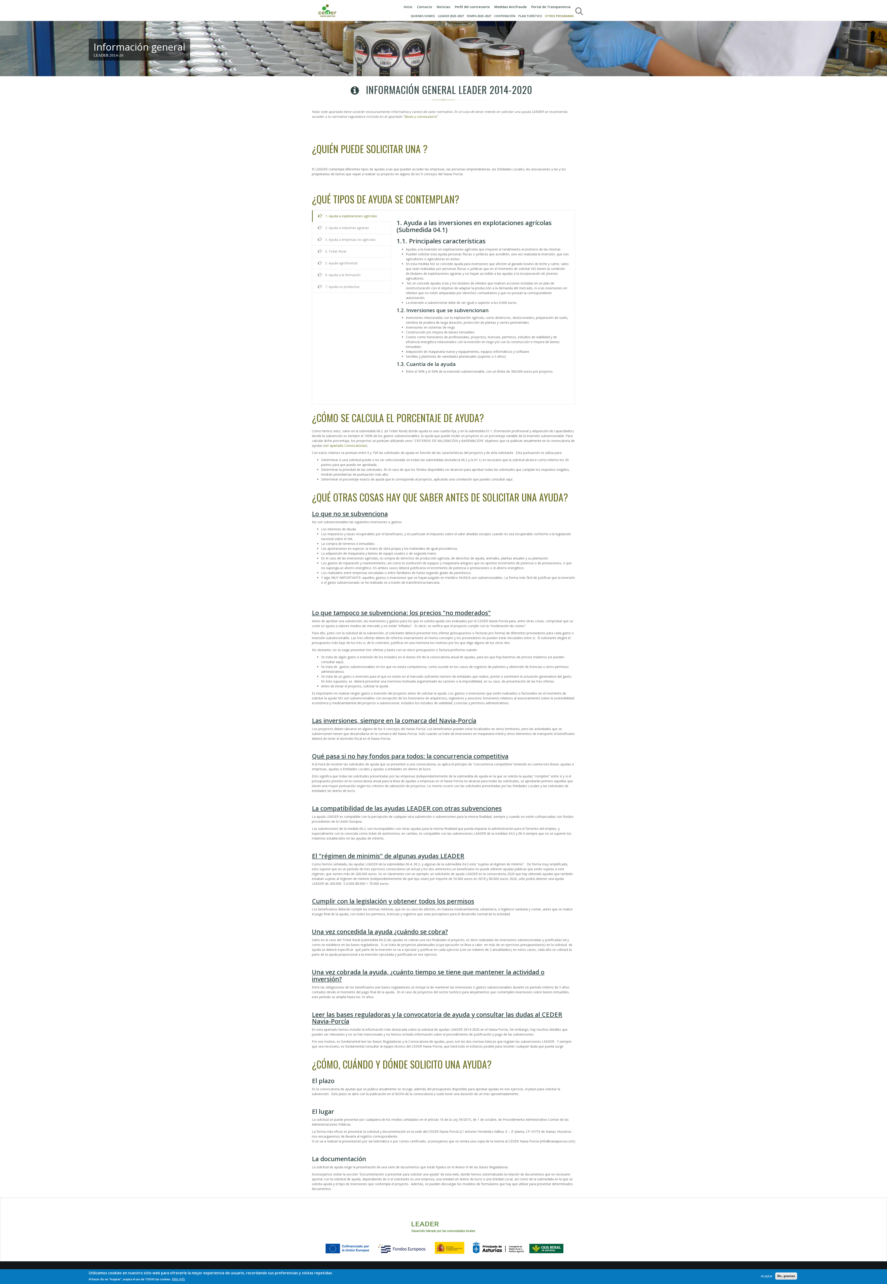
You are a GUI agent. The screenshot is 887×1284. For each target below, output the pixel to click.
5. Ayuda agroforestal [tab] (340, 263)
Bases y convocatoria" (421, 116)
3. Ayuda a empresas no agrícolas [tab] (350, 239)
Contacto (424, 7)
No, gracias (786, 1276)
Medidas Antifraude (510, 7)
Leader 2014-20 (108, 55)
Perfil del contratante (472, 7)
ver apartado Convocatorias (345, 445)
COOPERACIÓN (504, 16)
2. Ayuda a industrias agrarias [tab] (346, 228)
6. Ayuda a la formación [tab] (342, 275)
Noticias (443, 7)
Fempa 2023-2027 (479, 16)
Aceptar (766, 1276)
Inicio (408, 7)
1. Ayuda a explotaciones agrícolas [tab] (351, 216)
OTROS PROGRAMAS (559, 16)
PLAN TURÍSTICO (530, 16)
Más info (178, 1279)
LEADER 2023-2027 (451, 16)
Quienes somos (423, 16)
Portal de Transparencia (551, 7)
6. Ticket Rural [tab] (335, 251)
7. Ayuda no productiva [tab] (341, 286)
